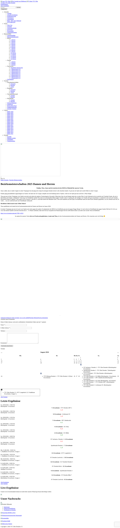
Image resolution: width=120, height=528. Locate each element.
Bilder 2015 (10, 128)
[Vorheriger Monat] (1, 352)
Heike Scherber (5, 180)
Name (3, 325)
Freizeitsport (10, 79)
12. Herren (13, 56)
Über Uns (9, 25)
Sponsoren (10, 29)
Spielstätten (10, 139)
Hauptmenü (4, 9)
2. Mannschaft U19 (15, 70)
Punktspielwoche (11, 16)
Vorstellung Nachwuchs (16, 67)
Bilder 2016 (10, 126)
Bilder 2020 (10, 120)
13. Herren (13, 57)
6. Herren (12, 47)
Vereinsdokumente (12, 32)
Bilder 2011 (10, 133)
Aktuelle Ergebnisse (12, 15)
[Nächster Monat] (118, 352)
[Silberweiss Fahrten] (6, 523)
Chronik (12, 95)
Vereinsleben (10, 19)
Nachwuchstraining (38, 317)
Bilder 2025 (10, 113)
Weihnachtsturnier (11, 103)
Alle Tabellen (4, 483)
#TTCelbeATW (11, 22)
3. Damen (13, 64)
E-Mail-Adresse (5, 328)
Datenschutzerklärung (9, 508)
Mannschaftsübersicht (12, 37)
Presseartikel (10, 31)
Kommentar (4, 343)
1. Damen (13, 62)
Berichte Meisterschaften (15, 180)
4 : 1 (61, 422)
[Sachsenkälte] (5, 518)
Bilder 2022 (10, 117)
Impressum (7, 507)
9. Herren (12, 51)
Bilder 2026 (10, 111)
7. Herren (12, 48)
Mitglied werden (11, 138)
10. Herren (13, 53)
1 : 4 (61, 409)
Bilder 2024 (10, 114)
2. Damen (13, 63)
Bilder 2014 (10, 129)
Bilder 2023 (10, 116)
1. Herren (12, 40)
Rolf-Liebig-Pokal (12, 106)
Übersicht (12, 84)
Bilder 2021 (10, 119)
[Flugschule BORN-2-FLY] (8, 512)
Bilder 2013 (10, 130)
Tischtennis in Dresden (10, 510)
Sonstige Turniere (11, 108)
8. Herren (12, 50)
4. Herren (12, 44)
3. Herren (12, 42)
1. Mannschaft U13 (15, 78)
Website (3, 331)
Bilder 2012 (10, 132)
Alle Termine (4, 397)
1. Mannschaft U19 (15, 69)
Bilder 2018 (10, 123)
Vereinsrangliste (11, 35)
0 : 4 (61, 428)
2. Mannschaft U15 (15, 73)
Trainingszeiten (11, 141)
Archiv (12, 86)
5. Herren (12, 45)
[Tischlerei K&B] (5, 521)
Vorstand (9, 26)
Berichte (12, 85)
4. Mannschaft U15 (15, 76)
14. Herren (13, 59)
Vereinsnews (10, 17)
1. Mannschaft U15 (15, 72)
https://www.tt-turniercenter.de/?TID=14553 (12, 213)
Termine (9, 13)
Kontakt (9, 136)
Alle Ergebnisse (5, 482)
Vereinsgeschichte (11, 28)
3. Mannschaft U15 (15, 75)
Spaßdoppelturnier (12, 107)
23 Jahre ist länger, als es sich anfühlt (15, 317)
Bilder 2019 (10, 122)
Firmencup (10, 104)
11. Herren (13, 54)
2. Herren (12, 41)
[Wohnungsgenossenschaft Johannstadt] (11, 515)
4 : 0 (61, 435)
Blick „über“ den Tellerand (14, 20)
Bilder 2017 (10, 125)
